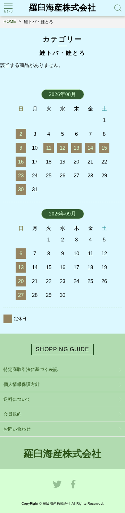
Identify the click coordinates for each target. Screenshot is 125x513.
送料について (17, 399)
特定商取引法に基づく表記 (30, 369)
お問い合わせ (17, 429)
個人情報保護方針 (21, 384)
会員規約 (12, 414)
